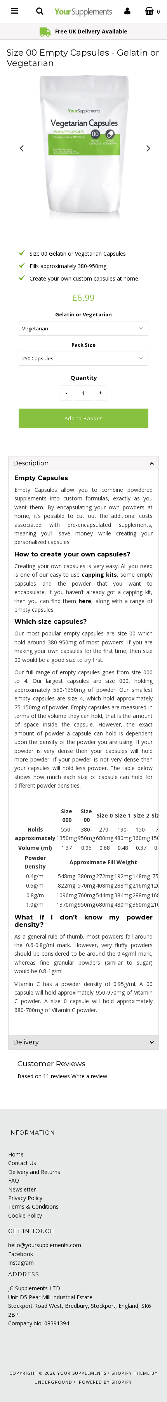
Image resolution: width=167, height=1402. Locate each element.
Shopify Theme (130, 1373)
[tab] (83, 463)
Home (16, 1154)
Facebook (20, 1254)
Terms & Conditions (33, 1206)
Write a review (89, 1076)
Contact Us (22, 1163)
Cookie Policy (25, 1215)
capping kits (99, 574)
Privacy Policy (25, 1198)
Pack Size (83, 344)
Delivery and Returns (34, 1172)
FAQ (13, 1180)
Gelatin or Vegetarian (83, 314)
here (84, 601)
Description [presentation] (31, 463)
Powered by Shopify (105, 1382)
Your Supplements (81, 1373)
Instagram (21, 1262)
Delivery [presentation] (26, 1042)
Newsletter (22, 1189)
